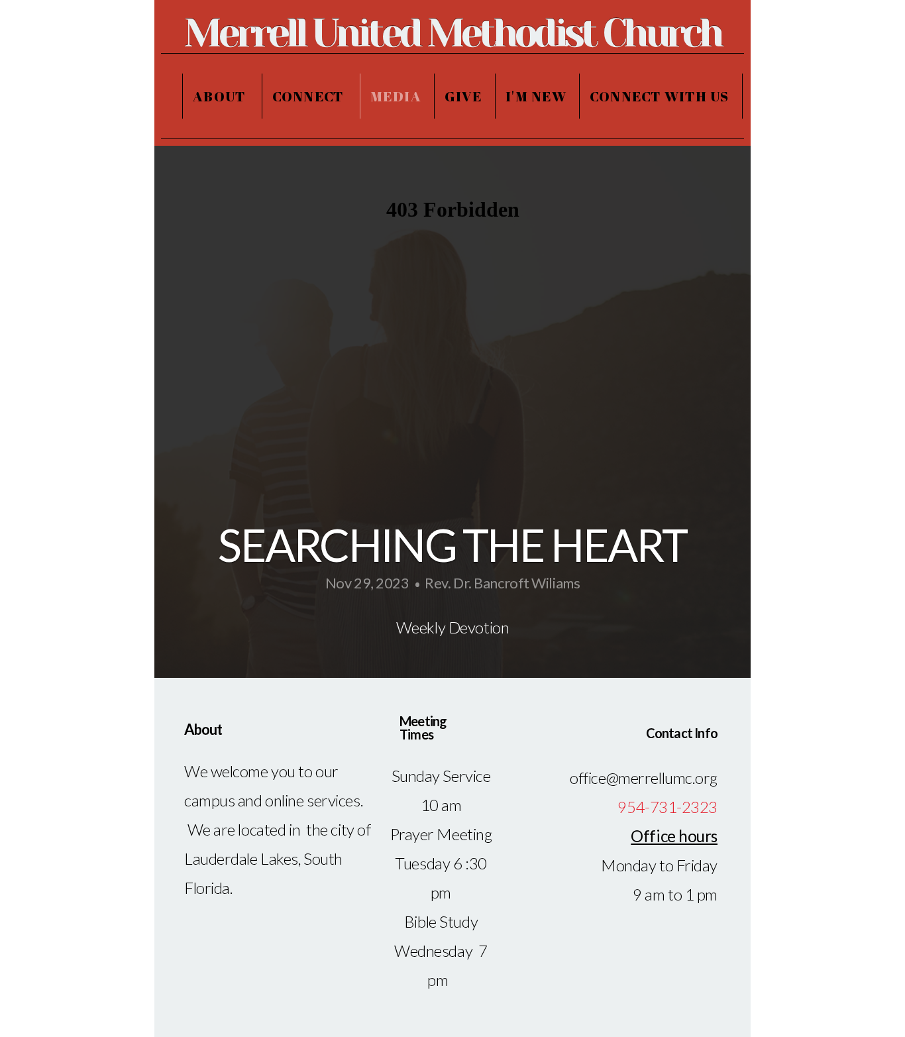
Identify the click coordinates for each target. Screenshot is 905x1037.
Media (395, 96)
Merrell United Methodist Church (452, 33)
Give (463, 96)
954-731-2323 (667, 806)
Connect (309, 96)
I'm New (536, 96)
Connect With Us (659, 96)
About (221, 96)
